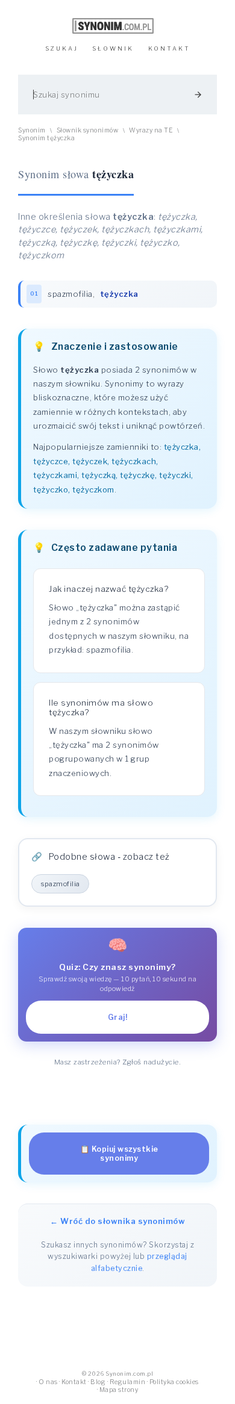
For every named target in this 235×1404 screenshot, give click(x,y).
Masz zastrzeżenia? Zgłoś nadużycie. (117, 1062)
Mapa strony (119, 1390)
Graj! (118, 1017)
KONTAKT (169, 48)
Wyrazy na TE (150, 130)
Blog (97, 1382)
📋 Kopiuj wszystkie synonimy (119, 1154)
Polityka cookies (174, 1382)
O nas (48, 1382)
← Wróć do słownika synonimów (117, 1221)
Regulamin (128, 1382)
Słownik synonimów (88, 130)
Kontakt (74, 1382)
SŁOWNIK (113, 48)
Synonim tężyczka (46, 138)
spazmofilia (70, 294)
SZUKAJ (61, 48)
